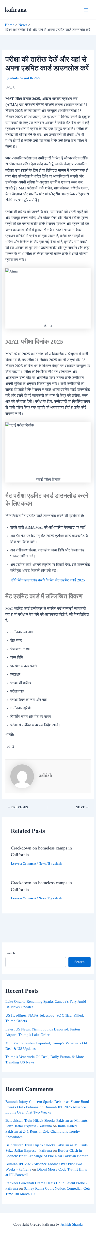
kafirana (16, 9)
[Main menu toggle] (86, 10)
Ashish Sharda (72, 1224)
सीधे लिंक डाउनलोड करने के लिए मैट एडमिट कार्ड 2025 (48, 580)
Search (10, 953)
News (42, 863)
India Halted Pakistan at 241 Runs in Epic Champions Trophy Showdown (42, 1131)
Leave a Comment (23, 863)
